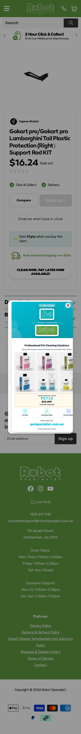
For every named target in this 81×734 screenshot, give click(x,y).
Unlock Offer (40, 647)
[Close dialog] (73, 599)
